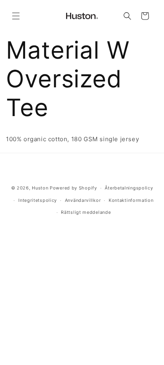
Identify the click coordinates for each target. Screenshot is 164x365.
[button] (16, 16)
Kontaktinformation (131, 200)
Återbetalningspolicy (129, 188)
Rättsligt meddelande (86, 212)
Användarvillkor (83, 200)
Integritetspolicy (37, 200)
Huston (40, 188)
